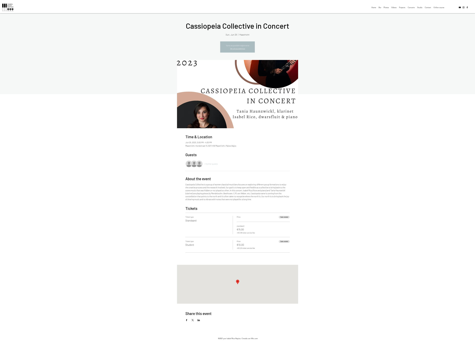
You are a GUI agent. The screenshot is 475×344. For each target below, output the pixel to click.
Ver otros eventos (237, 48)
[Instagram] (463, 7)
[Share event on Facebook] (186, 320)
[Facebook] (467, 7)
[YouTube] (460, 7)
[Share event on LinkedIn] (199, 320)
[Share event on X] (192, 320)
